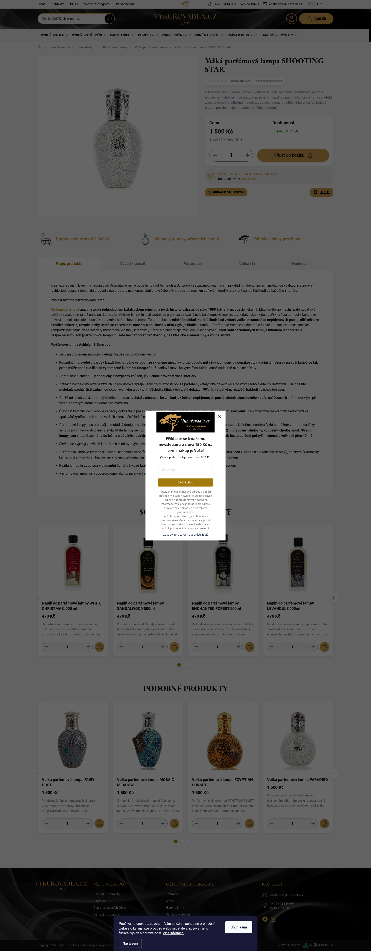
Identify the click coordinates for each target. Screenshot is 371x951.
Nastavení (130, 943)
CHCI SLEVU (185, 482)
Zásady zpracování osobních (185, 534)
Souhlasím (239, 927)
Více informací (173, 933)
